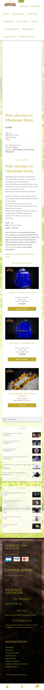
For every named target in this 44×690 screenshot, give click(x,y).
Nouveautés (9, 21)
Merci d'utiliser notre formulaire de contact (20, 615)
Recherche (22, 687)
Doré (14, 149)
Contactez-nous (10, 655)
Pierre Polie (30, 149)
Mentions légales (27, 37)
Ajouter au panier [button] (22, 309)
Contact (34, 21)
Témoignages (28, 29)
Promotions (32, 14)
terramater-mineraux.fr (18, 674)
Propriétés (35, 6)
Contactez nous (11, 247)
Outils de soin (18, 14)
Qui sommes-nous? (11, 29)
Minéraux (24, 6)
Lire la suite (22, 405)
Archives (15, 147)
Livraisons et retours (12, 661)
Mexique (19, 149)
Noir (24, 149)
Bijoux (6, 14)
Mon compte (22, 21)
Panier (33, 685)
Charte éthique (10, 37)
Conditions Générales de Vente (16, 664)
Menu (21, 1)
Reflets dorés (9, 152)
